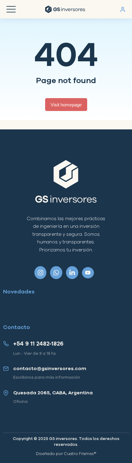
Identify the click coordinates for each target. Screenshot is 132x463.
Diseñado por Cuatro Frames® (66, 454)
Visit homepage (66, 104)
